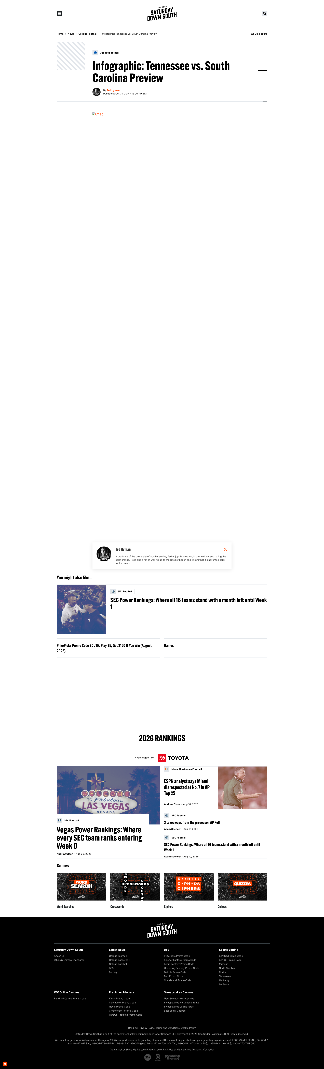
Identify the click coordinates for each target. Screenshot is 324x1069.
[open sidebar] (59, 13)
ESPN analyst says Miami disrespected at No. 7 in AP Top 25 (187, 787)
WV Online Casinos (66, 992)
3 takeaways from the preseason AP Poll (192, 822)
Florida (222, 972)
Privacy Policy (146, 1027)
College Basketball (119, 959)
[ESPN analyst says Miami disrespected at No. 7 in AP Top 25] (242, 788)
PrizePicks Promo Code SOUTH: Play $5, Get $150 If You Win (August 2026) (104, 648)
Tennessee (225, 976)
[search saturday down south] (264, 13)
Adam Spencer (172, 829)
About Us (59, 955)
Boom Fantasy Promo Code (179, 964)
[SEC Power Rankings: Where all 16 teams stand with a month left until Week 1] (81, 609)
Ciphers (168, 906)
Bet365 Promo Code (230, 959)
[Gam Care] (158, 1057)
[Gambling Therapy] (172, 1057)
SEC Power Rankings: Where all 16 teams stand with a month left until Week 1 (188, 603)
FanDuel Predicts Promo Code (125, 1014)
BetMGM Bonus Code (231, 955)
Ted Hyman (113, 90)
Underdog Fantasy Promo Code (181, 968)
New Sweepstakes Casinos (179, 998)
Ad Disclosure (259, 33)
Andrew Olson (65, 853)
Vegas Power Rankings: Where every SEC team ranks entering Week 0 (99, 837)
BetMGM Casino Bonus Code (70, 998)
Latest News (117, 949)
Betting (113, 972)
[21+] (147, 1057)
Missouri (223, 964)
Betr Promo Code (173, 976)
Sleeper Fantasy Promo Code (180, 959)
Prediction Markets (121, 992)
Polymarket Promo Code (122, 1002)
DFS (111, 968)
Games (169, 645)
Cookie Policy (188, 1027)
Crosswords (117, 906)
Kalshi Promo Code (119, 998)
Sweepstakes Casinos (178, 992)
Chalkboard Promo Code (177, 980)
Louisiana (224, 984)
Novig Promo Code (119, 1006)
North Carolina (227, 968)
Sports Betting (228, 949)
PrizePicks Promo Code (177, 955)
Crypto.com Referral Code (123, 1010)
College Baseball (118, 964)
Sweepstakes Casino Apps (179, 1006)
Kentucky (224, 980)
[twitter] (225, 549)
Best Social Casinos (174, 1010)
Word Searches (65, 906)
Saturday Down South (68, 949)
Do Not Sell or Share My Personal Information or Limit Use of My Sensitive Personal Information (162, 1049)
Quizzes (222, 906)
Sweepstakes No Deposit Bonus (181, 1002)
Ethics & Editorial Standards (69, 959)
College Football (118, 955)
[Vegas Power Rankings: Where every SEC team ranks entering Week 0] (108, 795)
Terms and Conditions (168, 1027)
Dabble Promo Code (175, 972)
